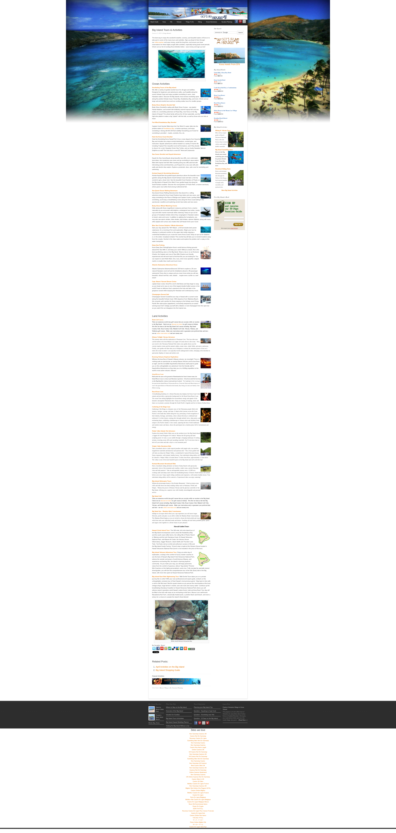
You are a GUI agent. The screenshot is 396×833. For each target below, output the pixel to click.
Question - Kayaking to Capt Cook (205, 711)
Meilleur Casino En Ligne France (198, 783)
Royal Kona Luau (157, 391)
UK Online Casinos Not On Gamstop (198, 777)
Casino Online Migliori (198, 790)
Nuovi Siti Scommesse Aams (198, 804)
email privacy (234, 228)
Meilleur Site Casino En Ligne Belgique (198, 799)
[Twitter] (154, 648)
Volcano (179, 22)
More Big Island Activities (229, 190)
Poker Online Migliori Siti (198, 822)
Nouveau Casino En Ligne (198, 738)
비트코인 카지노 (198, 817)
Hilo (171, 22)
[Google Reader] (177, 648)
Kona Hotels (195, 2)
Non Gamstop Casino (198, 743)
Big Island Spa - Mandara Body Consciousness (166, 511)
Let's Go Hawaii (198, 13)
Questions (218, 2)
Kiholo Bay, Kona (154, 723)
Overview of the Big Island (174, 711)
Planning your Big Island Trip (203, 707)
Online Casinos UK (198, 749)
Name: (217, 217)
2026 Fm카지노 (198, 808)
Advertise (171, 2)
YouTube (207, 723)
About (157, 2)
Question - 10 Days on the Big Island (206, 718)
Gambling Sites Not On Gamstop (232, 2)
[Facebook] (158, 648)
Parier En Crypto (198, 806)
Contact (164, 2)
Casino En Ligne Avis (198, 813)
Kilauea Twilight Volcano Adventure (163, 337)
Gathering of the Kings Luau (161, 407)
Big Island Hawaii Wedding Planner (177, 722)
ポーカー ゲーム (198, 824)
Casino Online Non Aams (198, 815)
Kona (164, 22)
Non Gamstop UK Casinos (198, 763)
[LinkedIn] (181, 648)
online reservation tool (163, 333)
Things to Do (168, 688)
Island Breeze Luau (157, 374)
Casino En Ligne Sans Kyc (198, 827)
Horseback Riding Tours (222, 169)
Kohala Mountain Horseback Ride (164, 463)
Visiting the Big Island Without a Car (177, 726)
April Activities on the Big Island (170, 667)
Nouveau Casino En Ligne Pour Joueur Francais (198, 811)
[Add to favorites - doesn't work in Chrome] (165, 648)
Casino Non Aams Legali (198, 747)
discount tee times (177, 324)
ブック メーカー (198, 820)
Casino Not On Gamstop (198, 736)
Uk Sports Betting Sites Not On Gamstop (160, 5)
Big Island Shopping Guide (168, 670)
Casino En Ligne (198, 795)
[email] (162, 648)
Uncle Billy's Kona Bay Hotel (222, 72)
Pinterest (240, 21)
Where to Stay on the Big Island (176, 707)
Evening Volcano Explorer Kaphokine (165, 357)
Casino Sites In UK (198, 779)
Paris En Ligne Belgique (198, 797)
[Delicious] (173, 648)
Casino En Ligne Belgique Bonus (198, 802)
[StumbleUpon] (169, 648)
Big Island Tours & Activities (175, 718)
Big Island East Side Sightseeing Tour (165, 576)
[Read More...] (243, 720)
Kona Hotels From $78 (229, 64)
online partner (159, 42)
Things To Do (190, 22)
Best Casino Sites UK (198, 765)
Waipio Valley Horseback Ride (161, 446)
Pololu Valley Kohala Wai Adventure (163, 431)
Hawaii (162, 688)
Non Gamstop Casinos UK (198, 734)
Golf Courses (159, 319)
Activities (204, 2)
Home (151, 2)
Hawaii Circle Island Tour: (161, 530)
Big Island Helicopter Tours (161, 481)
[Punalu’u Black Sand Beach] (151, 717)
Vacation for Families (173, 714)
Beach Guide (154, 22)
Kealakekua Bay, (169, 128)
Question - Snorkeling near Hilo (204, 714)
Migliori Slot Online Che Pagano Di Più (198, 788)
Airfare (210, 2)
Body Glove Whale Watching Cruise (164, 206)
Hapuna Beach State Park (160, 709)
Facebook (236, 22)
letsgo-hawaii (167, 33)
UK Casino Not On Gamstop (198, 752)
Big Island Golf (157, 496)
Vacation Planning (226, 22)
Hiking (200, 22)
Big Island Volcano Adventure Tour (164, 552)
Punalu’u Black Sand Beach (159, 717)
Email (244, 21)
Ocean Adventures (211, 22)
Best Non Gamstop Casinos (209, 5)
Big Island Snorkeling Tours (224, 149)
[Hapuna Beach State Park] (151, 709)
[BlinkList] (185, 648)
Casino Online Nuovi (178, 5)
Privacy (178, 2)
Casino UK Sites (198, 781)
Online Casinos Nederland (198, 772)
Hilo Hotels (186, 2)
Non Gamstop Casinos (198, 745)
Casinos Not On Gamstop (193, 5)
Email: (217, 220)
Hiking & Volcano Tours (223, 130)
